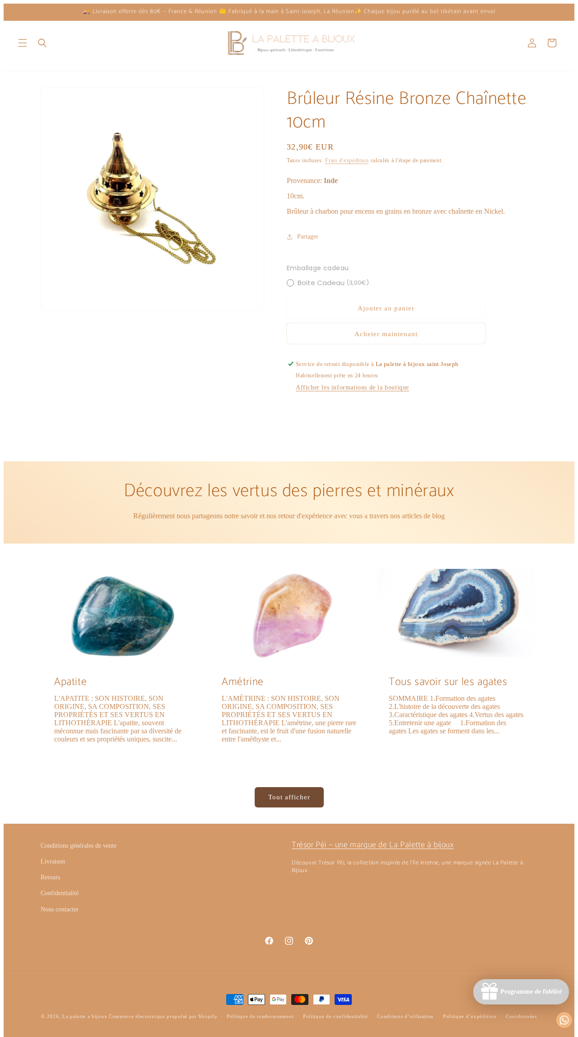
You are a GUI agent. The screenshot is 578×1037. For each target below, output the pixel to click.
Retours (50, 877)
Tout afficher (289, 797)
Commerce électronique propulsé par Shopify (163, 1016)
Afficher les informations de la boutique (352, 387)
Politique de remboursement (260, 1016)
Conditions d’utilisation (405, 1016)
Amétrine (243, 682)
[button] (23, 43)
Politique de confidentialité (335, 1016)
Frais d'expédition (347, 160)
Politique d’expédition (469, 1016)
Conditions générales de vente (79, 845)
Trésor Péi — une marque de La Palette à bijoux (373, 845)
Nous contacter (60, 909)
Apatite (70, 682)
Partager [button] (307, 236)
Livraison (53, 861)
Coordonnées (521, 1016)
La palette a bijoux (84, 1016)
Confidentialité (60, 893)
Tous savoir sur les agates (448, 682)
